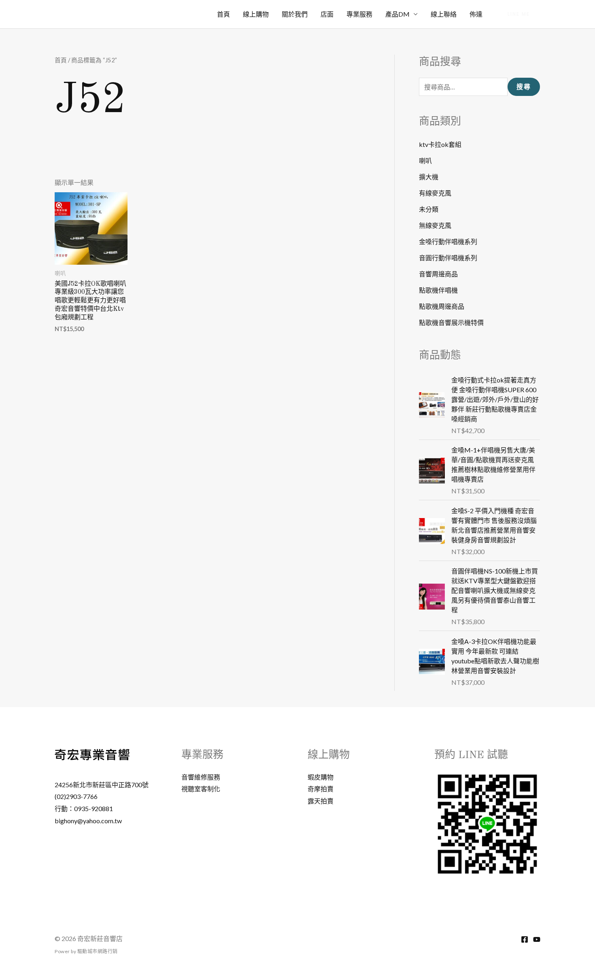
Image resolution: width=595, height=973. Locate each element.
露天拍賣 (321, 801)
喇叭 (425, 160)
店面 (327, 14)
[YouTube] (536, 939)
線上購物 (256, 14)
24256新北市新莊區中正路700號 (102, 784)
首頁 (223, 14)
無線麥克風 (435, 225)
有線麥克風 (435, 193)
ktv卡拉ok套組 (440, 144)
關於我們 (295, 14)
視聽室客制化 (200, 788)
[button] (518, 14)
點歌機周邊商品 (441, 306)
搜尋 (523, 86)
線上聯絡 (444, 14)
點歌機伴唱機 (438, 290)
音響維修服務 (200, 777)
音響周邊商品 (438, 274)
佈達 (476, 14)
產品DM (397, 14)
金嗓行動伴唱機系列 (448, 241)
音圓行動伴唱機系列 (448, 257)
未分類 (428, 209)
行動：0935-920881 (84, 808)
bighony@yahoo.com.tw (88, 820)
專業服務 (359, 14)
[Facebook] (524, 939)
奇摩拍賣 (321, 788)
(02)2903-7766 (76, 796)
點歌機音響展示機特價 (451, 322)
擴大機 (428, 177)
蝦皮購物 (321, 777)
